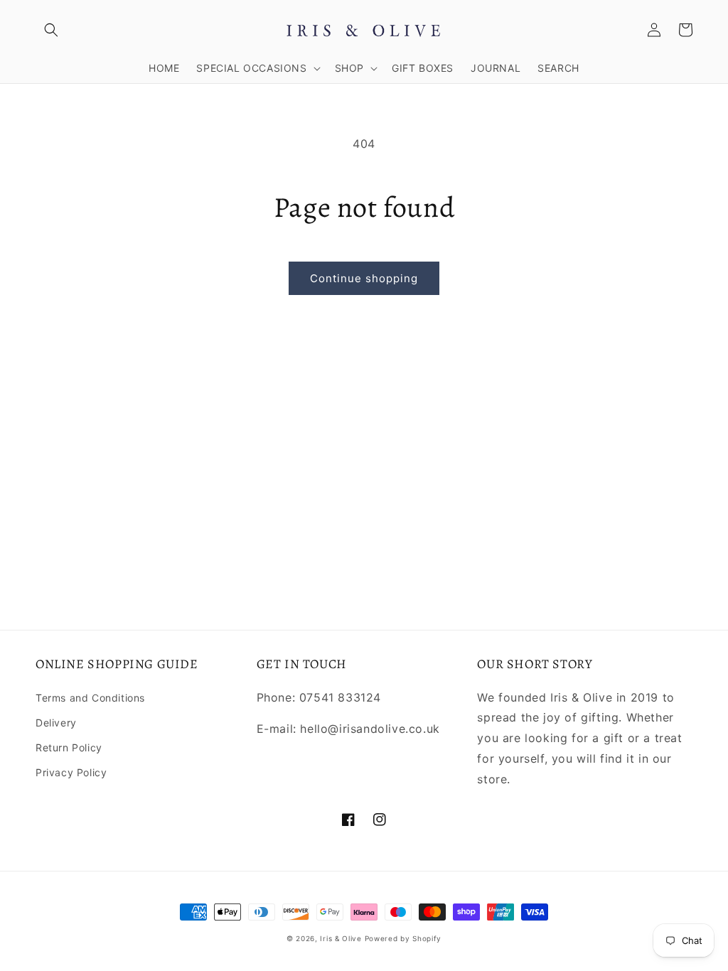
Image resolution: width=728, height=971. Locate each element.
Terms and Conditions (90, 698)
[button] (51, 29)
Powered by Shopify (403, 938)
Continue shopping (364, 278)
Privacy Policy (71, 772)
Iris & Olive (340, 938)
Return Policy (69, 747)
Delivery (56, 723)
